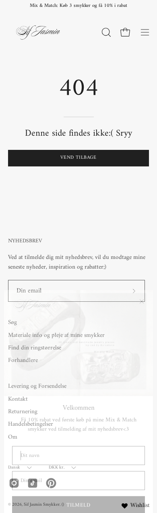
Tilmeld (78, 491)
